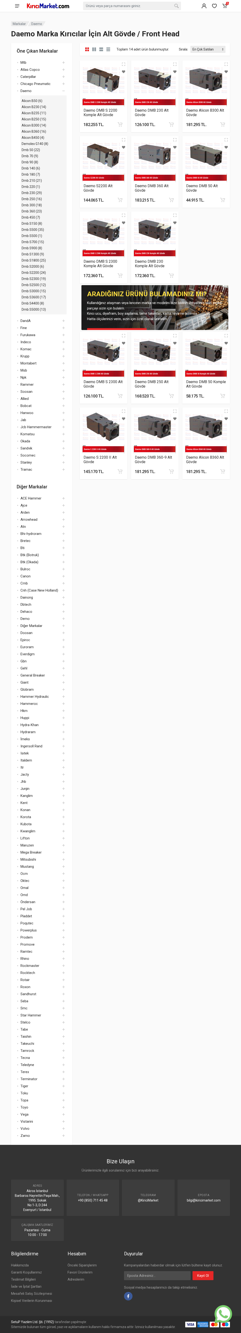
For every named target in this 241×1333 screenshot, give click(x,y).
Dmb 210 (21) (32, 180)
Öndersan (27, 902)
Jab (23, 420)
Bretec (25, 541)
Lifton (25, 838)
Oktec (24, 881)
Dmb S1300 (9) (33, 254)
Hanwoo (26, 413)
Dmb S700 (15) (33, 242)
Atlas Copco (30, 70)
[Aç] (63, 62)
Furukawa (27, 335)
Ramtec (26, 951)
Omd (24, 895)
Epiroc (25, 640)
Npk (23, 377)
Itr (22, 767)
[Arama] (176, 6)
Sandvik (26, 448)
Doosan (26, 633)
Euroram (27, 647)
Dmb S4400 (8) (33, 303)
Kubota (26, 824)
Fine (23, 328)
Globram (27, 689)
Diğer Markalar (31, 626)
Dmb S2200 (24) (34, 273)
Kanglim (26, 796)
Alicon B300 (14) (34, 125)
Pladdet (26, 916)
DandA (25, 321)
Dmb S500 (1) (32, 236)
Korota (25, 817)
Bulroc (25, 569)
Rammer (27, 384)
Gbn (23, 661)
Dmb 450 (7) (31, 217)
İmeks (25, 739)
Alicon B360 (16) (34, 131)
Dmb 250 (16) (32, 199)
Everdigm (27, 654)
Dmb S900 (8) (32, 248)
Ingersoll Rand (31, 746)
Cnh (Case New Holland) (39, 590)
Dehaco (26, 611)
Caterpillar (28, 77)
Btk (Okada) (29, 562)
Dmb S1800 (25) (34, 260)
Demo (25, 619)
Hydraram (28, 732)
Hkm (24, 711)
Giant (24, 682)
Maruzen (27, 845)
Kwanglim (27, 831)
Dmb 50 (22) (31, 150)
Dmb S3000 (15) (34, 291)
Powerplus (28, 930)
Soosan (26, 391)
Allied (24, 399)
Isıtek (24, 753)
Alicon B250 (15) (34, 119)
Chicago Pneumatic (35, 84)
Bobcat (26, 406)
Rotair (25, 980)
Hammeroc (29, 704)
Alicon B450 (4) (33, 138)
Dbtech (25, 604)
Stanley (26, 462)
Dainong (26, 597)
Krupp (24, 356)
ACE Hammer (30, 498)
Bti (22, 548)
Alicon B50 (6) (32, 101)
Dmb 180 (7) (31, 174)
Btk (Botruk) (29, 555)
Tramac (26, 469)
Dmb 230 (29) (32, 193)
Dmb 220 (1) (31, 187)
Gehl (23, 668)
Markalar (19, 24)
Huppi (24, 718)
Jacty (24, 774)
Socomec (28, 455)
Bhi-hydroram (30, 534)
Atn (23, 527)
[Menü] (17, 6)
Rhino (24, 958)
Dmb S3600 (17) (34, 297)
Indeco (25, 342)
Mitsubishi (28, 859)
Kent (24, 803)
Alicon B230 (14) (34, 107)
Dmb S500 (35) (33, 230)
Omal (24, 888)
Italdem (26, 760)
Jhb (23, 781)
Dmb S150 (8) (32, 223)
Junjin (24, 789)
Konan (25, 810)
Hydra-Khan (29, 725)
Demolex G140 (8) (35, 144)
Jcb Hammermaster (36, 427)
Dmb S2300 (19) (34, 279)
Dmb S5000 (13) (34, 309)
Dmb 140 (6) (31, 168)
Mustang (27, 866)
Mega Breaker (31, 852)
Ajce (23, 505)
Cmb (24, 583)
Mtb (23, 62)
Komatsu (27, 434)
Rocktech (27, 973)
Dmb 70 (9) (30, 156)
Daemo (36, 24)
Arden (25, 512)
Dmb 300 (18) (32, 205)
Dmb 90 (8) (30, 162)
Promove (27, 944)
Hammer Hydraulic (34, 696)
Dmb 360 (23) (32, 211)
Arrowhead (28, 519)
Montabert (28, 363)
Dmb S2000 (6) (33, 266)
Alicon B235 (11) (34, 113)
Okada (25, 441)
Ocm (24, 874)
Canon (25, 576)
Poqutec (26, 923)
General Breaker (32, 675)
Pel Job (26, 909)
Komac (26, 349)
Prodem (26, 937)
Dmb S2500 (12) (34, 285)
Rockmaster (29, 966)
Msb (23, 370)
